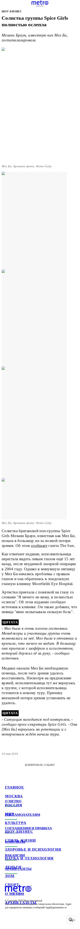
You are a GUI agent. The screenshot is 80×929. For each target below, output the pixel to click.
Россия (13, 805)
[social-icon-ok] (30, 920)
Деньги (13, 867)
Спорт (12, 885)
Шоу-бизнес (19, 832)
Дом (9, 876)
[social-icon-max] (41, 920)
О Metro (14, 894)
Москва (14, 796)
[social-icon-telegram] (20, 920)
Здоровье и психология (33, 849)
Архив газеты (21, 903)
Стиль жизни (20, 840)
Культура (15, 823)
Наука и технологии (29, 858)
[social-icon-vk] (9, 920)
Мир (9, 814)
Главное (14, 787)
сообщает (39, 545)
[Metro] (40, 3)
